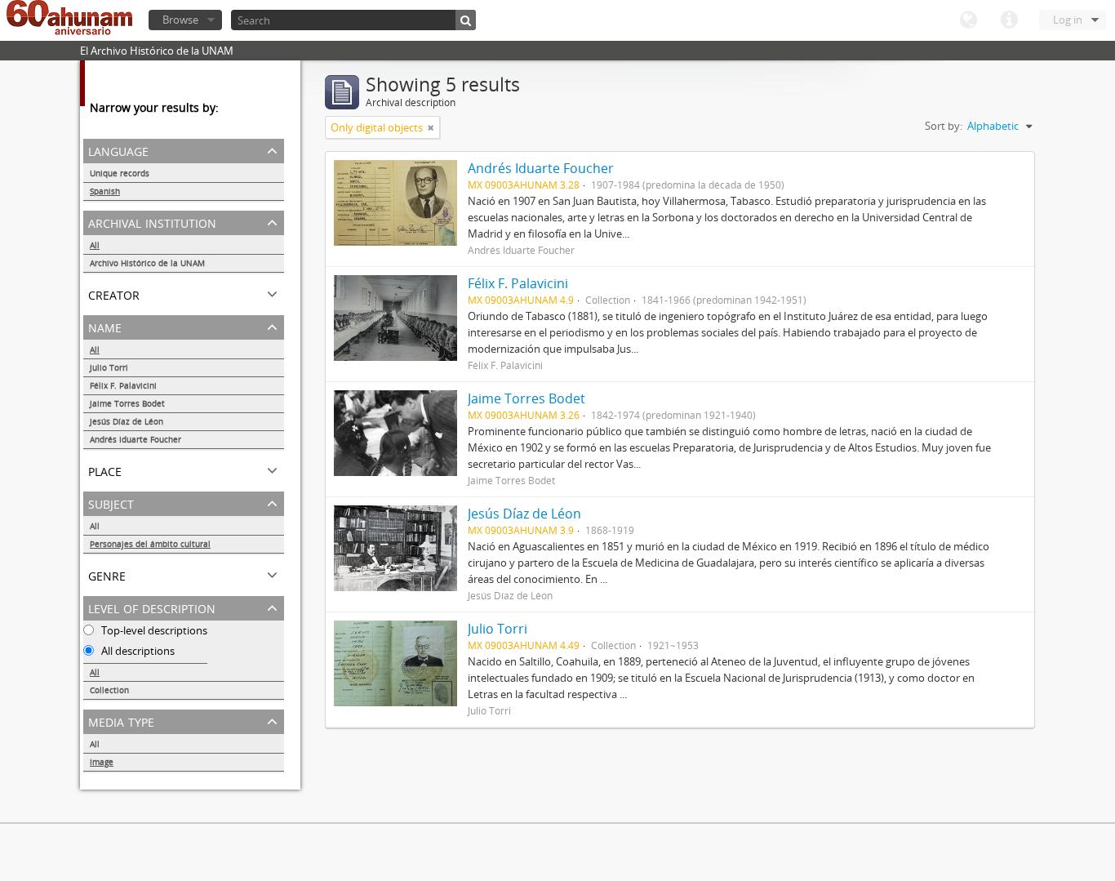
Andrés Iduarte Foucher (135, 439)
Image (101, 762)
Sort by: (943, 125)
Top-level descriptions (153, 630)
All (95, 245)
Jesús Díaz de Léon (126, 421)
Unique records (119, 173)
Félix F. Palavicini (123, 385)
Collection (109, 690)
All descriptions (137, 650)
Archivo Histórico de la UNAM (147, 263)
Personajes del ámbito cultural (150, 544)
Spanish (105, 191)
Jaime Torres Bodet (127, 403)
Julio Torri (109, 367)
